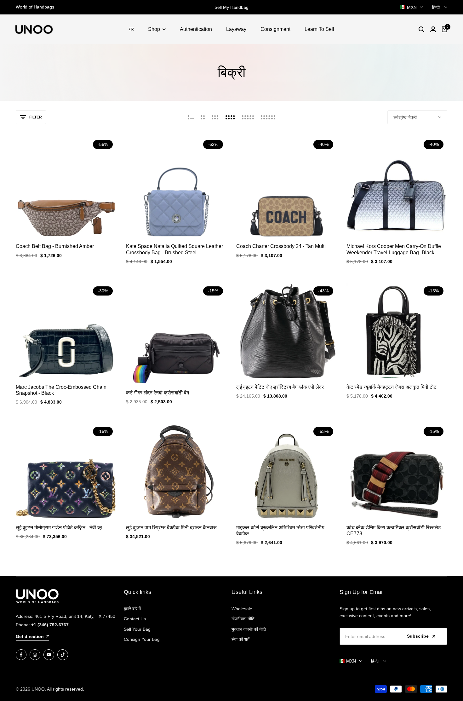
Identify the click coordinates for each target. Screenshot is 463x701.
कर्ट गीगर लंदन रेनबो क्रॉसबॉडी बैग (157, 392)
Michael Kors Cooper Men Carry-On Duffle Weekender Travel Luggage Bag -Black (393, 249)
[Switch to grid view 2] (202, 117)
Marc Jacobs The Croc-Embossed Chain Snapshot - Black (61, 390)
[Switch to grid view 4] (230, 117)
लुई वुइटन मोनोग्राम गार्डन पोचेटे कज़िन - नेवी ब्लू (59, 527)
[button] (66, 225)
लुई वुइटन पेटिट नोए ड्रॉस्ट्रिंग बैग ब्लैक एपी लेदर (280, 387)
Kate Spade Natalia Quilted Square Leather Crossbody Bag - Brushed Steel (174, 249)
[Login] (433, 29)
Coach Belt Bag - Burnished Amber (55, 246)
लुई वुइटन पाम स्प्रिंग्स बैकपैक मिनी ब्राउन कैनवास (171, 527)
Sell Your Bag (137, 629)
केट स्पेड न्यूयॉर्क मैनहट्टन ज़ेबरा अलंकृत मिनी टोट (391, 387)
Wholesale (242, 608)
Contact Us (135, 618)
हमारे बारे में (132, 608)
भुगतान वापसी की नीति (249, 629)
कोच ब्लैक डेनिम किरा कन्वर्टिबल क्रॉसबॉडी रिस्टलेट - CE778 (395, 530)
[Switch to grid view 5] (247, 117)
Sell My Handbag (231, 7)
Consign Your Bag (142, 639)
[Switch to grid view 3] (215, 117)
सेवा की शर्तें (240, 639)
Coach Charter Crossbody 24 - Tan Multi (281, 246)
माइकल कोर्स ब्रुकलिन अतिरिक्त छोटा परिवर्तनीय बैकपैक (280, 530)
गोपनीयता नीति (243, 618)
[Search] (421, 29)
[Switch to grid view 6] (268, 117)
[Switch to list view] (190, 117)
